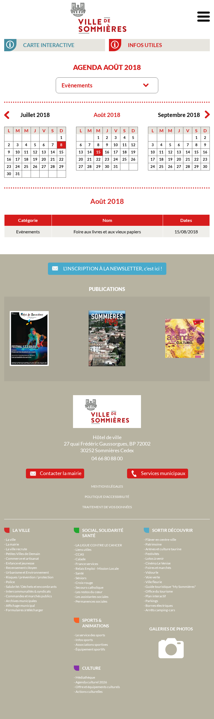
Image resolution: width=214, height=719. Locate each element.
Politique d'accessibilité (107, 496)
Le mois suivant (207, 115)
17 (17, 159)
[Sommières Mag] (107, 365)
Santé (80, 573)
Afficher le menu (203, 17)
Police (10, 582)
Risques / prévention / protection (30, 577)
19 (35, 159)
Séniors (81, 578)
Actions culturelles (89, 691)
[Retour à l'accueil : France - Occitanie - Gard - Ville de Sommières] (98, 16)
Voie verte (152, 577)
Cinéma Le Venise (158, 563)
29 (61, 166)
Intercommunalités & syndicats (28, 591)
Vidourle (151, 572)
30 (9, 174)
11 (26, 152)
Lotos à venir (154, 558)
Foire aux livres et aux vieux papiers (107, 231)
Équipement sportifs (90, 649)
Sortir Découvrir (172, 530)
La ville (21, 530)
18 (26, 159)
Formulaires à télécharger (24, 610)
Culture (91, 668)
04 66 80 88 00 (107, 458)
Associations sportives (92, 644)
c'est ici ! (112, 268)
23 (9, 166)
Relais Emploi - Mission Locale (97, 568)
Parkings (151, 601)
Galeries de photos (171, 628)
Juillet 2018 (35, 115)
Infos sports (84, 640)
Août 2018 (107, 115)
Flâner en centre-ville (160, 539)
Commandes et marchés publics (29, 596)
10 (17, 152)
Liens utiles (83, 549)
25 (26, 166)
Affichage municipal (20, 605)
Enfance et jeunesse (20, 563)
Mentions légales (107, 486)
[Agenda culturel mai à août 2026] (184, 356)
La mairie (12, 544)
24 (17, 166)
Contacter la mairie (60, 473)
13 (44, 152)
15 (61, 152)
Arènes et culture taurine (163, 549)
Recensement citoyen (21, 567)
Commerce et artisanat (22, 558)
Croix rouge (84, 583)
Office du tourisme (159, 591)
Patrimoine (153, 544)
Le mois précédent (6, 115)
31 (17, 174)
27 (44, 166)
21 (52, 159)
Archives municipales (21, 601)
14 (52, 152)
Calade (81, 559)
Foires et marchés (158, 567)
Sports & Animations (95, 623)
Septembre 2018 (179, 115)
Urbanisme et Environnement (27, 572)
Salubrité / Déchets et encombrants (31, 586)
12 (35, 152)
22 (61, 159)
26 (35, 166)
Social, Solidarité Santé (102, 533)
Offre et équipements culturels (98, 687)
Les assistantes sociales (92, 596)
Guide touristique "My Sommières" (170, 586)
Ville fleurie (153, 582)
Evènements (28, 231)
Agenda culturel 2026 (91, 682)
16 (9, 159)
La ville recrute (16, 549)
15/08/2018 (186, 231)
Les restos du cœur (89, 592)
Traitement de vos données (107, 507)
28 (52, 166)
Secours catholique (89, 587)
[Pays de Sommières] (29, 364)
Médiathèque (85, 677)
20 (44, 159)
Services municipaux (163, 473)
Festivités (152, 554)
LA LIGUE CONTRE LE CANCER (99, 545)
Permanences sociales (91, 601)
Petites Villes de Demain (23, 554)
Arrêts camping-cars (160, 610)
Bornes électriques (159, 605)
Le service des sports (90, 635)
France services (87, 564)
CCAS (80, 554)
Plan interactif (155, 596)
